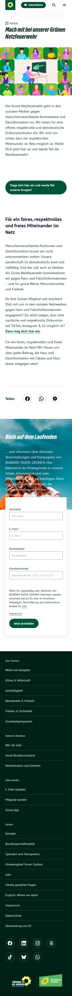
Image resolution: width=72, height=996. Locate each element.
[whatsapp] (41, 398)
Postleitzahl (17, 549)
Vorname (15, 509)
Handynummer (19, 568)
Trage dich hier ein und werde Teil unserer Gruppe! (32, 187)
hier (24, 606)
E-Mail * (14, 529)
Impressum (15, 613)
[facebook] (27, 398)
